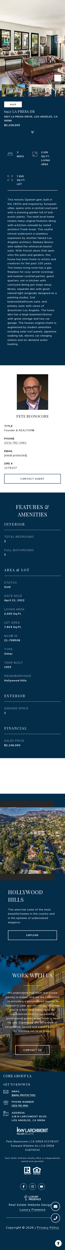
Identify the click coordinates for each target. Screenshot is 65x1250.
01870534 (32, 1149)
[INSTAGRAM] (32, 1186)
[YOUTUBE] (41, 1186)
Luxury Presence (33, 1209)
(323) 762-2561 (15, 442)
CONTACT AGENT (32, 478)
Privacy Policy (48, 1227)
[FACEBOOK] (23, 1186)
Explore (32, 935)
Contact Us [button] (32, 1050)
